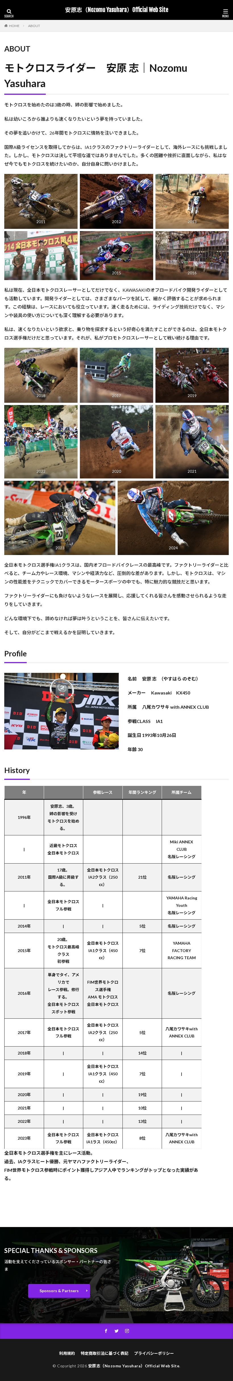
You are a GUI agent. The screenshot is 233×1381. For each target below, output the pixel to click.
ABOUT (34, 26)
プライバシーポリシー (154, 1353)
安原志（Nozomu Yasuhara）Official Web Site (116, 10)
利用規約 (67, 1353)
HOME (14, 26)
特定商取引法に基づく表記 (104, 1353)
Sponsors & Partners (59, 1290)
